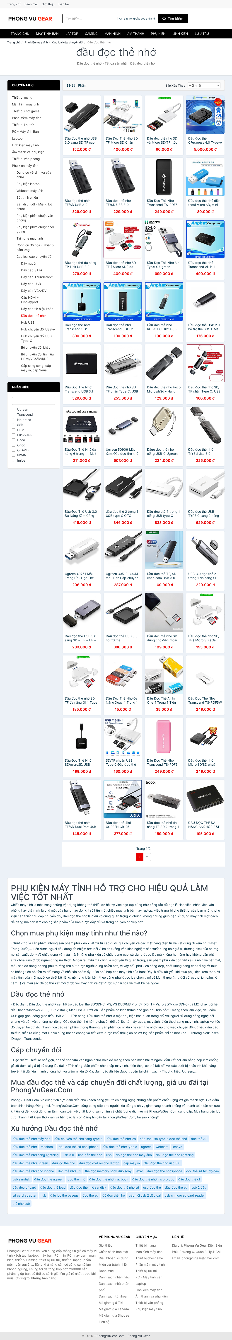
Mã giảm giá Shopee (114, 1315)
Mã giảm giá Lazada (114, 1309)
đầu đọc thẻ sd (176, 1187)
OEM (20, 430)
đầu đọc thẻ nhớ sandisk (88, 1187)
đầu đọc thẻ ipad (53, 1187)
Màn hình (112, 33)
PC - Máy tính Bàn (25, 131)
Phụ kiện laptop (28, 184)
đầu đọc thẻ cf (189, 1179)
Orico (21, 445)
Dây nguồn (29, 263)
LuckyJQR (24, 435)
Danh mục (31, 4)
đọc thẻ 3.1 (199, 1139)
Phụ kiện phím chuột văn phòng (35, 218)
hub (43, 1195)
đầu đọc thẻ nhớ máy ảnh (31, 1139)
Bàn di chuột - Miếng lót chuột (34, 206)
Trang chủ (14, 4)
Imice (21, 460)
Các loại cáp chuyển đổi (67, 42)
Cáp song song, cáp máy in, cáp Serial (36, 368)
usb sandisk (21, 1179)
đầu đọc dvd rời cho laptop (99, 1163)
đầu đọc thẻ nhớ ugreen (30, 1163)
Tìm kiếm (175, 18)
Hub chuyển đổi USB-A (38, 329)
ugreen (146, 1147)
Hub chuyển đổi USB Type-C (36, 338)
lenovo (177, 1147)
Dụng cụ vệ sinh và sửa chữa (34, 174)
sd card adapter (24, 1195)
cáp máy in (131, 1163)
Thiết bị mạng (22, 97)
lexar (139, 1171)
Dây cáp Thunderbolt (37, 277)
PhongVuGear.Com (110, 1336)
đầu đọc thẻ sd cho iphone (78, 1147)
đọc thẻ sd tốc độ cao (202, 1171)
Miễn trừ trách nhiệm (114, 1264)
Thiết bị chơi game (25, 111)
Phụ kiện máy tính (36, 42)
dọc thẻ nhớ (76, 1179)
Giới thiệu (48, 4)
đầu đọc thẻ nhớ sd (124, 1187)
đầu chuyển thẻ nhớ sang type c (78, 1139)
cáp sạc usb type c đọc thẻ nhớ (163, 1139)
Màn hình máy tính (25, 104)
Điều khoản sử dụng (113, 1258)
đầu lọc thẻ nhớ (63, 1163)
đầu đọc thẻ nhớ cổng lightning (35, 1155)
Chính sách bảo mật (113, 1252)
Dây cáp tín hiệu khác (37, 309)
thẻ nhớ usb (21, 1203)
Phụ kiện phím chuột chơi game (35, 229)
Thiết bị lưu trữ (23, 125)
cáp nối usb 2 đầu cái (145, 1195)
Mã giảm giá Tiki (111, 1303)
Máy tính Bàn (47, 33)
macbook (48, 1147)
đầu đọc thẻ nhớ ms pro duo (153, 1179)
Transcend (25, 414)
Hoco (21, 440)
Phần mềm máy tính (26, 118)
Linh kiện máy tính (25, 145)
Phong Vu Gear (139, 1336)
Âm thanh (135, 33)
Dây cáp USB (31, 284)
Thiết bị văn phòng (26, 159)
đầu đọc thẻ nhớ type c (119, 1147)
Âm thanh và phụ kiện (28, 152)
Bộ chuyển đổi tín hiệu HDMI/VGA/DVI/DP (37, 356)
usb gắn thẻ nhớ (90, 1155)
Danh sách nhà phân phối (114, 1287)
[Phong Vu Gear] (30, 1240)
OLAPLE (23, 450)
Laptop (71, 33)
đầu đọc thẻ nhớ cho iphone (33, 1171)
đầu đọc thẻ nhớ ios (121, 1139)
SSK (20, 425)
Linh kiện (180, 33)
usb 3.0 (68, 1155)
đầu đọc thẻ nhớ (24, 1147)
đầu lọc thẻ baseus (64, 1195)
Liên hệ (63, 4)
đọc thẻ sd (90, 1195)
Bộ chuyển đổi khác (35, 347)
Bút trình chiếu (27, 197)
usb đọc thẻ (152, 1187)
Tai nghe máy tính (30, 238)
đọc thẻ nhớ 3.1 (69, 1171)
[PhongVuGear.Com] (30, 18)
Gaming (91, 33)
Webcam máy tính (30, 190)
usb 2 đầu (198, 1187)
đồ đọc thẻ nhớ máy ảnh (134, 1155)
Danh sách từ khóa (113, 1296)
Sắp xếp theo (175, 85)
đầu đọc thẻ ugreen (48, 1179)
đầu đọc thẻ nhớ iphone (164, 1171)
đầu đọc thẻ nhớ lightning (175, 1155)
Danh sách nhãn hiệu (114, 1277)
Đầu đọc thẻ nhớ (33, 316)
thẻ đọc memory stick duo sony (108, 1171)
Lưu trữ (202, 33)
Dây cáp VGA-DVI (34, 290)
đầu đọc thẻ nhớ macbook (108, 1179)
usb (109, 1155)
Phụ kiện (158, 33)
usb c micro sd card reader (185, 1195)
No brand (24, 420)
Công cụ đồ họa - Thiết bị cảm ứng (35, 247)
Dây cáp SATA (31, 270)
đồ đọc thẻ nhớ (113, 1195)
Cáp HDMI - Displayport (30, 299)
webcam (162, 1147)
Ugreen (22, 409)
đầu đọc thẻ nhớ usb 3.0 (162, 1163)
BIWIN (22, 455)
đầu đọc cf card (24, 1187)
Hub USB (27, 322)
